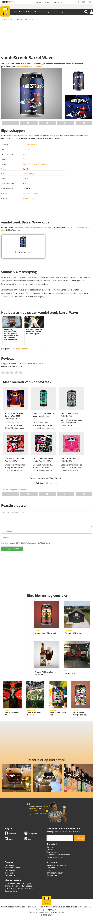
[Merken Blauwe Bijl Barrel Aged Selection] (46, 654)
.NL (15, 2)
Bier (15, 12)
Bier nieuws (10, 870)
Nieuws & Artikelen (25, 12)
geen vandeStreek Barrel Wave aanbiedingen (32, 227)
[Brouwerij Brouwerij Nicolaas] (77, 614)
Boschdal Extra (11, 891)
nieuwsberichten (20, 349)
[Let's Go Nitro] (71, 443)
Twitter (11, 839)
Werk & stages (52, 852)
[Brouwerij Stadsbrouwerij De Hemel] (35, 694)
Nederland (27, 149)
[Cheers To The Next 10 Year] (43, 398)
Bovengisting (28, 174)
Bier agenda (10, 875)
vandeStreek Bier (30, 144)
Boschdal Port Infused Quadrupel (19, 888)
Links (48, 870)
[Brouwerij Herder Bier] (77, 654)
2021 (25, 154)
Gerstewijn (9, 419)
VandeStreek (28, 198)
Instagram (32, 833)
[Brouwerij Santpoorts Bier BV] (12, 694)
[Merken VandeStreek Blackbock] (46, 614)
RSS (29, 839)
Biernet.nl (33, 912)
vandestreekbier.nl (31, 193)
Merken (37, 12)
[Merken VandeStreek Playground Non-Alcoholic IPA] (80, 694)
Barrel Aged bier (30, 164)
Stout (33, 63)
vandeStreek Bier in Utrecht (29, 66)
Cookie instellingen (54, 857)
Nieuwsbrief (51, 875)
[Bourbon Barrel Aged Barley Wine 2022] (15, 398)
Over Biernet (58, 2)
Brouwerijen (46, 12)
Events (55, 12)
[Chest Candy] (71, 398)
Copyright (50, 867)
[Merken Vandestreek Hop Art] (58, 694)
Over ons (50, 847)
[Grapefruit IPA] (15, 443)
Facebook (12, 833)
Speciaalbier (43, 164)
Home (3, 19)
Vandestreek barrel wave (24, 19)
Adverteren (47, 2)
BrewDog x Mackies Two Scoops (18, 886)
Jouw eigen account (54, 873)
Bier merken (10, 865)
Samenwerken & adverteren (58, 854)
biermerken (51, 483)
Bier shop (9, 873)
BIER (5, 2)
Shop (61, 12)
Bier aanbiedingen (12, 867)
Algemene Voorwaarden (56, 865)
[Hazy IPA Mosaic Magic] (43, 443)
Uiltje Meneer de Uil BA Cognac (18, 883)
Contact (38, 2)
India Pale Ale (44, 416)
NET (10, 2)
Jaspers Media (58, 912)
